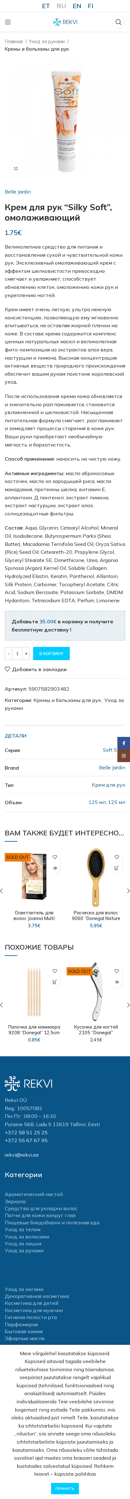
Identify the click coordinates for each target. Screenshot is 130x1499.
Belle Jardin (18, 191)
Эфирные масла (24, 1338)
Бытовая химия (24, 1331)
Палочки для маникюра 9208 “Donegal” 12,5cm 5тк (34, 1032)
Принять (65, 1488)
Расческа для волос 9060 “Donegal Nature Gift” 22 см (96, 918)
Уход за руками (47, 41)
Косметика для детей (31, 1303)
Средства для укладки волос (41, 1208)
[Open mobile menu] (8, 22)
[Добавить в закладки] (54, 856)
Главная (14, 41)
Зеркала (15, 1201)
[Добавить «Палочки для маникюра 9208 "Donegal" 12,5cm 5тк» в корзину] (54, 982)
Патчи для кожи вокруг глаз (40, 1215)
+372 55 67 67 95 (26, 1140)
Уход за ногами (24, 1289)
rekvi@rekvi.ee (22, 1155)
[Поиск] (118, 22)
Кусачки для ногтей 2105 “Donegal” (96, 1030)
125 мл (97, 802)
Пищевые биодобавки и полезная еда (52, 1222)
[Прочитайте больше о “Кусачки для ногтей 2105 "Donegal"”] (116, 982)
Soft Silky (114, 750)
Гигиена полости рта (31, 1317)
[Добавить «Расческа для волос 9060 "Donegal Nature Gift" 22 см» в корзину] (116, 867)
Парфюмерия (21, 1324)
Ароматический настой (34, 1194)
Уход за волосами (27, 1236)
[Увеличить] (15, 168)
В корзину (51, 653)
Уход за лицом (23, 1243)
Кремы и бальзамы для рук (37, 49)
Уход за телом (22, 1229)
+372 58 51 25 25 (26, 1132)
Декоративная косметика (37, 1296)
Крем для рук (108, 785)
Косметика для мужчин (34, 1310)
